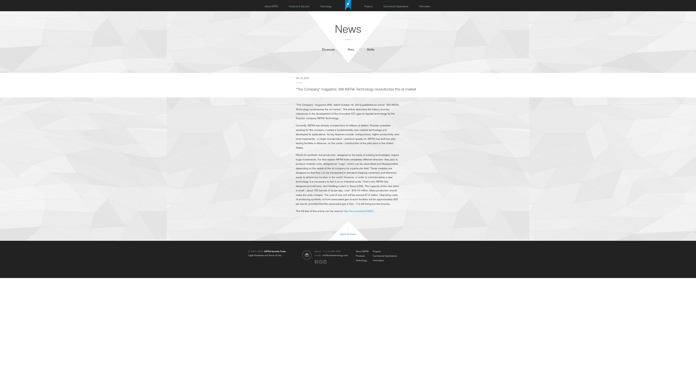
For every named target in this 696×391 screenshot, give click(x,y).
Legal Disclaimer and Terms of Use (264, 255)
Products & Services (299, 6)
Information (424, 6)
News (351, 50)
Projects (368, 6)
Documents (328, 50)
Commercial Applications (395, 6)
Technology (326, 6)
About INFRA (271, 6)
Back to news (348, 234)
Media (370, 50)
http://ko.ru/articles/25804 (358, 211)
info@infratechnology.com (335, 255)
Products (360, 256)
